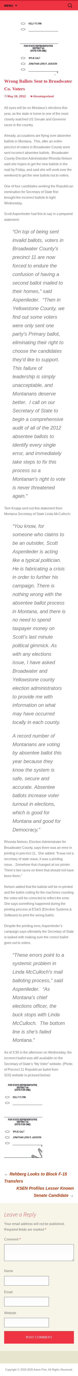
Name (8, 1271)
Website (10, 1313)
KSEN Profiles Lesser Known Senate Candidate (45, 1192)
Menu (8, 5)
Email (8, 1292)
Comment (12, 1239)
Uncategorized (43, 96)
